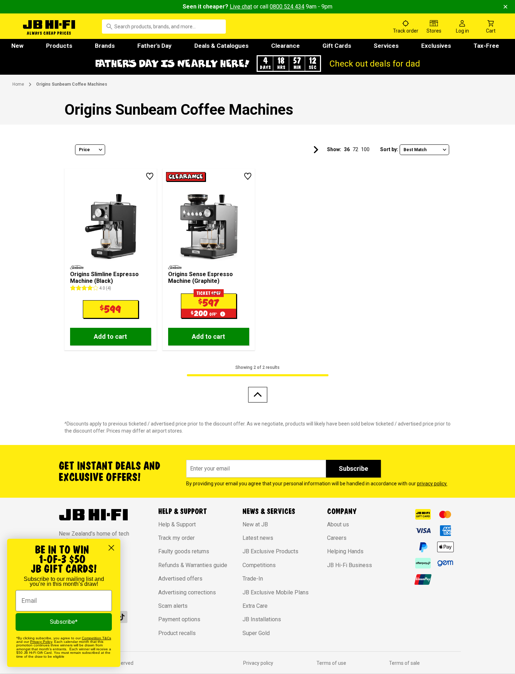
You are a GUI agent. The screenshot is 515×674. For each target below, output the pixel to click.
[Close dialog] (111, 548)
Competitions (259, 565)
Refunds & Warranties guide (192, 565)
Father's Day (154, 45)
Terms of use (331, 663)
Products (59, 45)
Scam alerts (173, 605)
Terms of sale (404, 663)
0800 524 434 (287, 6)
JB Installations (261, 619)
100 (365, 149)
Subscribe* (64, 621)
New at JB (255, 524)
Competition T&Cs (96, 638)
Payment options (179, 619)
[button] (258, 63)
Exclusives (436, 45)
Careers (337, 538)
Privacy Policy (41, 642)
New (17, 45)
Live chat (241, 6)
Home (18, 84)
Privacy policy (258, 663)
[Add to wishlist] (149, 176)
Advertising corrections (187, 592)
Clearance (285, 45)
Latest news (257, 538)
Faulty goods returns (183, 551)
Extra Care (255, 605)
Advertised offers (180, 578)
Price (84, 149)
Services (386, 45)
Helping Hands (345, 551)
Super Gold (256, 633)
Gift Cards (336, 45)
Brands (105, 45)
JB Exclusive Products (270, 551)
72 (355, 149)
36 (347, 149)
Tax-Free (486, 45)
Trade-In (252, 578)
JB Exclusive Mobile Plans (275, 592)
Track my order (176, 538)
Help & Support (177, 524)
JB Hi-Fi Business (349, 565)
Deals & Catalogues (221, 45)
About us (338, 524)
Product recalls (177, 633)
